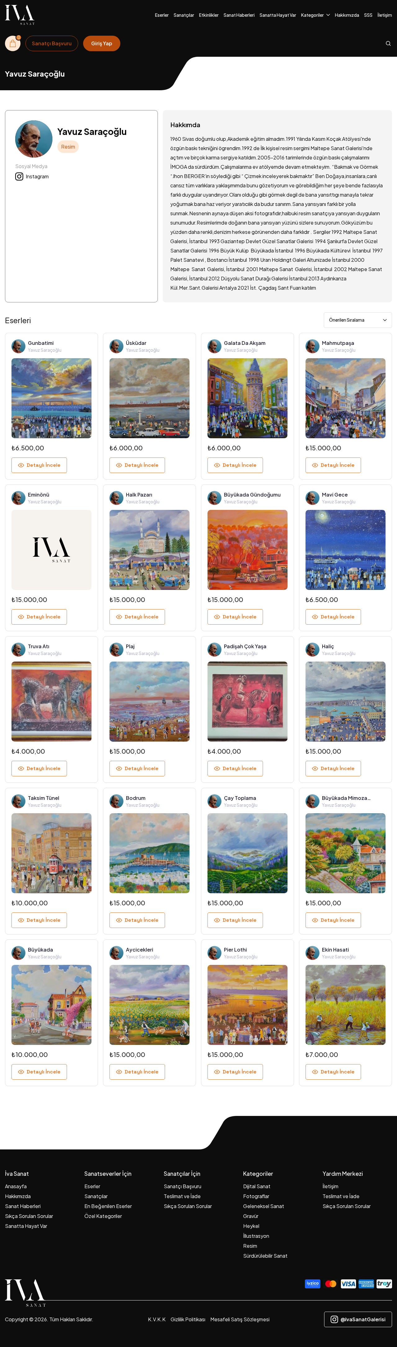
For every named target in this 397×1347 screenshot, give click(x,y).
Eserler (162, 15)
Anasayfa (16, 1186)
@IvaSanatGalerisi (363, 1319)
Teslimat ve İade (182, 1196)
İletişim (384, 15)
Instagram (37, 176)
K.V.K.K (157, 1319)
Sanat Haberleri (239, 15)
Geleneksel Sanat (263, 1206)
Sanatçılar (184, 15)
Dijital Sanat (256, 1186)
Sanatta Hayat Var (278, 15)
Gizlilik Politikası (188, 1319)
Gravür (250, 1216)
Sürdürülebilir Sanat (265, 1255)
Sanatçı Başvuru (182, 1186)
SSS (368, 15)
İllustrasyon (256, 1236)
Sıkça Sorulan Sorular (29, 1216)
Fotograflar (256, 1196)
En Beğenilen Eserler (108, 1206)
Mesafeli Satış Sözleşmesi (240, 1319)
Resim (250, 1245)
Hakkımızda (347, 15)
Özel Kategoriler (103, 1216)
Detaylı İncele (43, 465)
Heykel (251, 1226)
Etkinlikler (209, 15)
